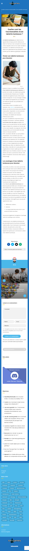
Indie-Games (15, 494)
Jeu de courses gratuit (10, 416)
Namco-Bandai (22, 497)
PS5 (21, 505)
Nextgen (17, 500)
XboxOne (19, 520)
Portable (4, 505)
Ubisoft (4, 517)
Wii (10, 517)
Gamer (16, 491)
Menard (6, 454)
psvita (9, 508)
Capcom (12, 485)
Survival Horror (13, 514)
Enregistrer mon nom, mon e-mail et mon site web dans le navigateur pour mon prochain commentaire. (14, 330)
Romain (6, 438)
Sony (20, 511)
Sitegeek (3, 471)
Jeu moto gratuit (9, 407)
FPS (10, 491)
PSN (3, 508)
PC (11, 503)
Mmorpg (13, 497)
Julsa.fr (3, 472)
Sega (9, 511)
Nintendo (4, 503)
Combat (20, 485)
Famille (5, 16)
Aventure (4, 485)
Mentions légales (5, 531)
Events (4, 491)
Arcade (22, 482)
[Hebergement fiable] (14, 547)
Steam (4, 514)
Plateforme (18, 503)
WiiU (15, 517)
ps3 (11, 505)
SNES (15, 511)
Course (12, 488)
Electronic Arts (20, 488)
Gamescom (5, 494)
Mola (14, 265)
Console (4, 488)
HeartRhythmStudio (10, 397)
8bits (9, 482)
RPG (3, 511)
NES (11, 500)
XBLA (20, 517)
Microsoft (4, 497)
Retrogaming (17, 508)
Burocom (7, 433)
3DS (3, 482)
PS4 (16, 505)
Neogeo (4, 500)
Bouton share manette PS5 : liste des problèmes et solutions (14, 428)
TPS (21, 514)
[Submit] (24, 349)
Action (15, 482)
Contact (3, 530)
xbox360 (4, 520)
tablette (12, 107)
